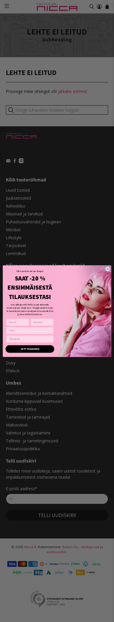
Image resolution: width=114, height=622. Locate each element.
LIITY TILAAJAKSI (30, 349)
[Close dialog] (107, 268)
